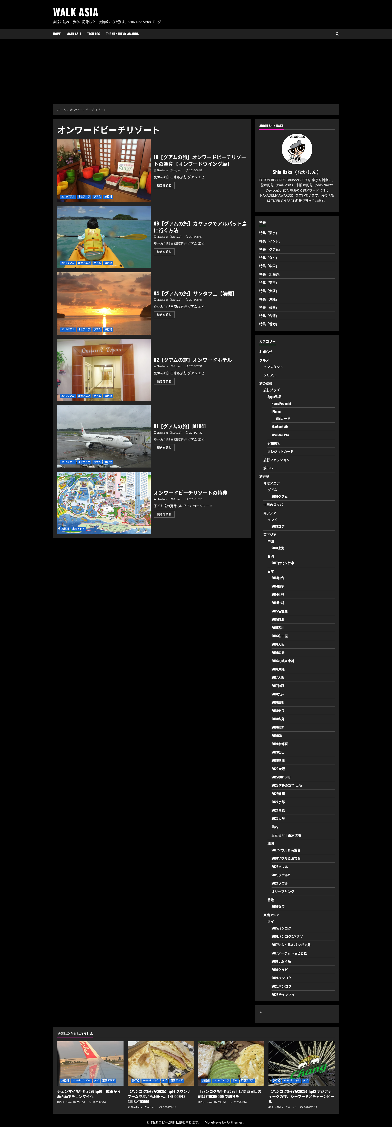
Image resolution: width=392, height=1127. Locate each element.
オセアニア (84, 196)
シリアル (269, 374)
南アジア (269, 512)
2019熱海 (278, 760)
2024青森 (278, 810)
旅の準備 (265, 383)
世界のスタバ (273, 504)
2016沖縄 (278, 669)
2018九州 (278, 694)
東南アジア (78, 528)
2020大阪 (278, 768)
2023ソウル (280, 866)
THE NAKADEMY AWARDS (122, 33)
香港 (270, 899)
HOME (57, 33)
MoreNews (213, 1122)
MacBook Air (280, 426)
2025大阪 (278, 818)
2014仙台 (278, 577)
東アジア (269, 534)
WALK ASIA (75, 11)
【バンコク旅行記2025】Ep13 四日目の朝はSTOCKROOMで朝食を (229, 1094)
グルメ (264, 360)
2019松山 (278, 752)
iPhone (276, 411)
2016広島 (278, 652)
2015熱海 (278, 619)
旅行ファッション (276, 459)
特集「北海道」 (270, 274)
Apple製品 (274, 396)
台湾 (270, 556)
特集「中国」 (269, 265)
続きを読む (166, 186)
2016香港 (278, 906)
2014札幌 (278, 594)
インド (272, 519)
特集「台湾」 (269, 315)
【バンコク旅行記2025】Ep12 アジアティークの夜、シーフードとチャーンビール (301, 1096)
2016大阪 (278, 644)
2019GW (277, 735)
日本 (270, 571)
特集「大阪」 (269, 290)
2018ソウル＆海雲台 (286, 858)
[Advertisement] (196, 69)
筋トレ (268, 467)
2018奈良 (278, 710)
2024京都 (278, 801)
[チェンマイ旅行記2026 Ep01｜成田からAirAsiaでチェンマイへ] (90, 1063)
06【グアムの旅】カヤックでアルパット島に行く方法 (104, 237)
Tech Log (93, 33)
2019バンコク (281, 977)
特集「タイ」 (269, 257)
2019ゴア (278, 526)
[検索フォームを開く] (337, 34)
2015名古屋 (280, 611)
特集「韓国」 (269, 307)
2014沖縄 (278, 602)
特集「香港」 (269, 323)
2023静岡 (278, 793)
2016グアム (68, 196)
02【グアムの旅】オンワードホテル (104, 370)
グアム (97, 196)
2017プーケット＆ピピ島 (289, 953)
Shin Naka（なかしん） (170, 170)
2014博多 (278, 586)
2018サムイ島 (281, 961)
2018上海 (278, 547)
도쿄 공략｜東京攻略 (286, 835)
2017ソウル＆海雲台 (286, 850)
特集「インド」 (270, 241)
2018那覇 (278, 727)
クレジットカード (280, 451)
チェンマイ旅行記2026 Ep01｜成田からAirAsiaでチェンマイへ (89, 1094)
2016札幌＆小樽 (283, 660)
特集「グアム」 (270, 249)
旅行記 (108, 196)
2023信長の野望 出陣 (287, 785)
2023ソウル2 (281, 874)
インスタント (273, 366)
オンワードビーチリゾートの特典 (104, 503)
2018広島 (278, 718)
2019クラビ (280, 969)
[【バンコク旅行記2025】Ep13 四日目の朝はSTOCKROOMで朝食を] (231, 1063)
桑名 (275, 826)
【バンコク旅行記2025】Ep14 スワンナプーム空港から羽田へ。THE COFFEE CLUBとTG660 (159, 1096)
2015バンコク (281, 928)
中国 (270, 541)
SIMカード (283, 418)
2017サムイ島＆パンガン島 (291, 944)
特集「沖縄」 (269, 299)
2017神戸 (278, 685)
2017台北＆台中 (283, 562)
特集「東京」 (269, 232)
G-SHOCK (273, 443)
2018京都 (278, 702)
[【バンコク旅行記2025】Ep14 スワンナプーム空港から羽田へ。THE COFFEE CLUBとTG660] (161, 1063)
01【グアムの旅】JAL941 (104, 436)
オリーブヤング (283, 891)
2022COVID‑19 (281, 777)
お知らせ (265, 351)
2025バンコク (282, 986)
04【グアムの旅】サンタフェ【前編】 (104, 303)
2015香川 (278, 627)
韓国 (270, 843)
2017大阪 (278, 677)
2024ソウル (280, 883)
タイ (270, 921)
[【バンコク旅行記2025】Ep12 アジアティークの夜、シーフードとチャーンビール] (301, 1063)
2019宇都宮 (280, 743)
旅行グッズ (271, 389)
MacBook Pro (280, 434)
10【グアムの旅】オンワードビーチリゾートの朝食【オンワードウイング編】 (104, 170)
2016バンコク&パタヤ (287, 936)
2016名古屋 (280, 635)
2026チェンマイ (283, 994)
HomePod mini (281, 403)
